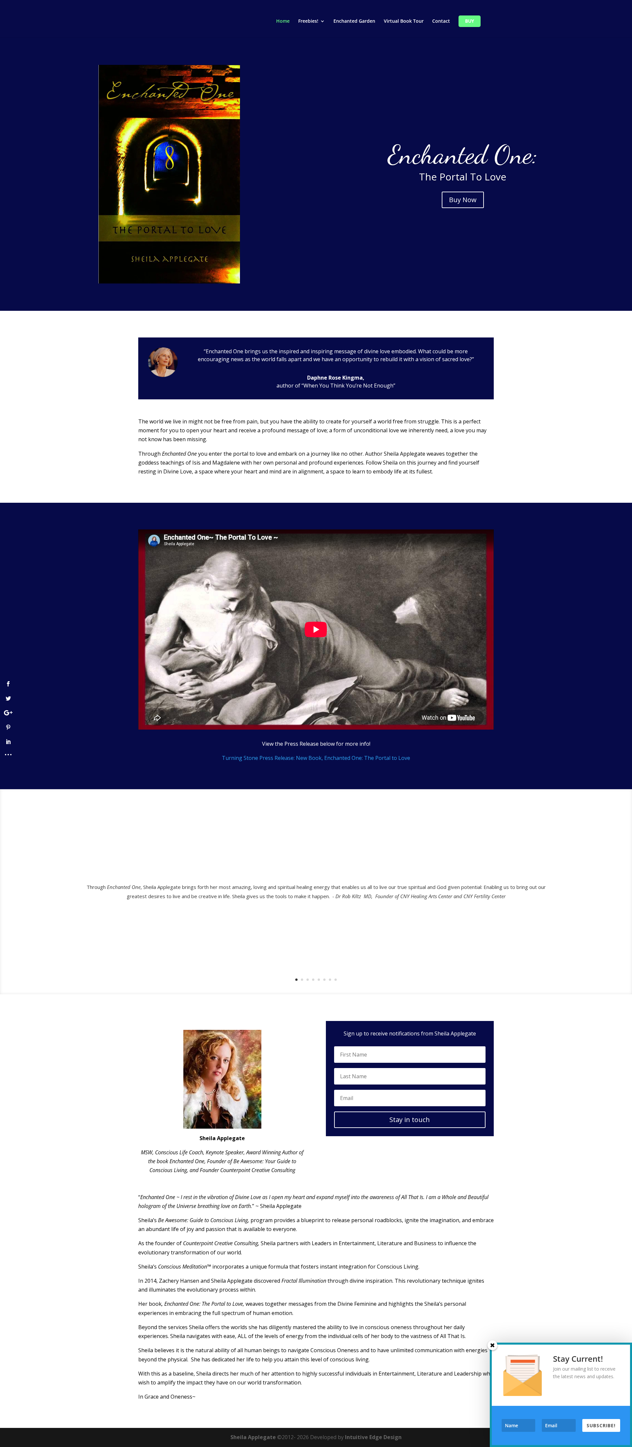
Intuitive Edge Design (373, 1437)
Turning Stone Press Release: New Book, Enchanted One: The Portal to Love (316, 758)
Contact (441, 21)
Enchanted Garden (354, 21)
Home (283, 21)
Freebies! (308, 21)
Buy (469, 21)
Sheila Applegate (253, 1437)
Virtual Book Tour (404, 21)
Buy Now (463, 199)
